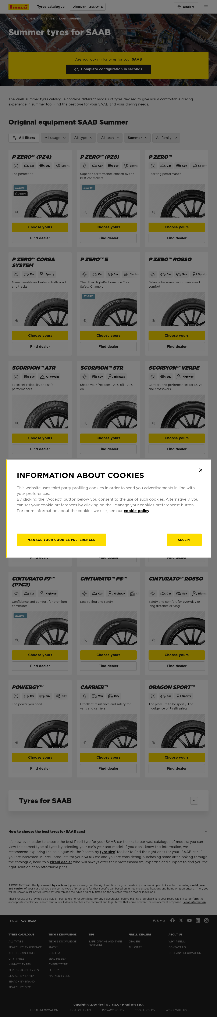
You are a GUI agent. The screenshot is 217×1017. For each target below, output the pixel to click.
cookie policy (136, 510)
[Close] (200, 470)
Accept (184, 539)
